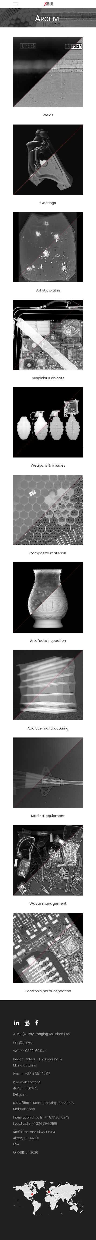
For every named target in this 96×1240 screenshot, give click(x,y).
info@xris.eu (22, 1042)
